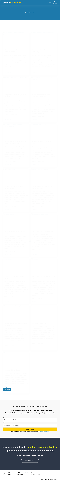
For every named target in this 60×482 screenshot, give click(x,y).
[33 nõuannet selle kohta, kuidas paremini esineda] (16, 39)
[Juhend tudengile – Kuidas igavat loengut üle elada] (44, 175)
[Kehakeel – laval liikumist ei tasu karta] (16, 220)
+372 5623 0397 (19, 474)
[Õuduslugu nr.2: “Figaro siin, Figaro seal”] (44, 265)
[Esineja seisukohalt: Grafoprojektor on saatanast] (16, 312)
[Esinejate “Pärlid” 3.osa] (44, 312)
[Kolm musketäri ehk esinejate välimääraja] (44, 39)
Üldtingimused (43, 479)
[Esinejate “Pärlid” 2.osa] (16, 359)
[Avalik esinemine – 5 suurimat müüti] (44, 131)
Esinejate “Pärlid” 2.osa (12, 370)
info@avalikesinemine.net (34, 474)
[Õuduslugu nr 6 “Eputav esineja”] (44, 220)
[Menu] (50, 2)
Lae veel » (7, 389)
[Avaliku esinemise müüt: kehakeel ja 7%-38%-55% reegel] (16, 131)
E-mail (4, 422)
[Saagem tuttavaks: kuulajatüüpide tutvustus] (16, 84)
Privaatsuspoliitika (52, 479)
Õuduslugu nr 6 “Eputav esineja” (42, 231)
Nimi (4, 417)
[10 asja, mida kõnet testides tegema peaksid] (16, 175)
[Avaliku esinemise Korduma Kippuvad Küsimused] (44, 84)
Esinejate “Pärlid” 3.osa (39, 323)
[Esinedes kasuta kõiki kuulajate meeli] (16, 265)
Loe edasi (6, 73)
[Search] (47, 2)
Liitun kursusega (30, 429)
